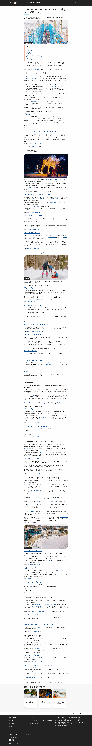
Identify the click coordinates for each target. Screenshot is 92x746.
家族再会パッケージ (31, 677)
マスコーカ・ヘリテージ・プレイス (37, 510)
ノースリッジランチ (28, 495)
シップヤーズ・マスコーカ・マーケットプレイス (46, 501)
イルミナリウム (27, 108)
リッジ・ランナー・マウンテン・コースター (39, 346)
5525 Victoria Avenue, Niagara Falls (34, 229)
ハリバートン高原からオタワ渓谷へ (33, 55)
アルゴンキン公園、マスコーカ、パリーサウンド (36, 56)
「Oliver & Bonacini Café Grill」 (52, 364)
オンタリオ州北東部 (30, 59)
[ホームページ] (13, 3)
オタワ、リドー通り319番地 (33, 436)
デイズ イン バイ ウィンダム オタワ (36, 426)
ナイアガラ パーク (61, 202)
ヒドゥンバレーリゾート (32, 568)
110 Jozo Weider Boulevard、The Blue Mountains (37, 358)
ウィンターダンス (28, 448)
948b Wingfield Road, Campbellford (34, 631)
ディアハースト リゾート (33, 551)
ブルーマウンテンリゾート (33, 334)
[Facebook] (10, 740)
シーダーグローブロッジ (32, 582)
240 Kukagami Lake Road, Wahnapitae (34, 679)
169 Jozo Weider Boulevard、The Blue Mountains (37, 378)
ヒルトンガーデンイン (32, 655)
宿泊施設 (49, 560)
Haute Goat (41, 611)
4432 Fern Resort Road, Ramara (33, 301)
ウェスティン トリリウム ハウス (33, 360)
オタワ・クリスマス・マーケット (47, 395)
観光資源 (38, 3)
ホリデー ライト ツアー (29, 93)
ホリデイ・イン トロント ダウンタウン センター (41, 131)
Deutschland (41, 720)
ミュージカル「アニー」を (39, 648)
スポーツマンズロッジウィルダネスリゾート (39, 665)
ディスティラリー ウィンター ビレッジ (32, 78)
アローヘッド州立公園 (29, 484)
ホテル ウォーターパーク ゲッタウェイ (32, 206)
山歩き (26, 372)
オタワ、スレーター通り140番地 (34, 422)
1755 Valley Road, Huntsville (33, 578)
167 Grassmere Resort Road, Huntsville (35, 592)
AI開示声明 (27, 734)
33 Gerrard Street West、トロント (34, 127)
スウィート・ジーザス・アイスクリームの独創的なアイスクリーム (46, 198)
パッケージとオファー (47, 3)
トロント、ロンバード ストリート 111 (36, 143)
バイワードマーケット (56, 389)
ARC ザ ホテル (29, 409)
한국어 (31, 720)
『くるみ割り (61, 97)
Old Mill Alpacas (34, 611)
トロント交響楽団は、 (33, 101)
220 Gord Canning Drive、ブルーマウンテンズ (36, 369)
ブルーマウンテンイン (30, 351)
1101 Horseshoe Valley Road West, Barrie (36, 321)
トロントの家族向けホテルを (30, 146)
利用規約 (11, 734)
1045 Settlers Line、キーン (32, 621)
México (38, 723)
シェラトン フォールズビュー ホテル (37, 194)
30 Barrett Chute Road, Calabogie (34, 473)
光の (41, 644)
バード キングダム (30, 219)
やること (23, 3)
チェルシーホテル (30, 114)
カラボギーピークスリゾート (34, 458)
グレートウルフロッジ (32, 233)
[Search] (75, 3)
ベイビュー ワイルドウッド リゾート (37, 324)
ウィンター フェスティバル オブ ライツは (52, 179)
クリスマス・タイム (44, 507)
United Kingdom (48, 720)
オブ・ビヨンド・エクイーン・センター (37, 490)
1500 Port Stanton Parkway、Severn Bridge (36, 331)
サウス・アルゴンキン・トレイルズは (47, 452)
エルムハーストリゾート (32, 614)
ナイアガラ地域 (29, 50)
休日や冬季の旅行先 (35, 69)
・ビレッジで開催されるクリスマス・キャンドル (41, 606)
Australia (34, 723)
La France (29, 723)
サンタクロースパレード (51, 650)
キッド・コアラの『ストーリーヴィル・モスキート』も (42, 403)
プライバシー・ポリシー (19, 734)
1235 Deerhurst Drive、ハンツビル (34, 564)
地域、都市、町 (30, 3)
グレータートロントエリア (31, 49)
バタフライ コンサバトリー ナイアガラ (43, 219)
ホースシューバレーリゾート (34, 305)
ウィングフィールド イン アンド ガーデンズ (39, 624)
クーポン (11, 729)
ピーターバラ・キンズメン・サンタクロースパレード (45, 604)
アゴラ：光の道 (27, 341)
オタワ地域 (28, 53)
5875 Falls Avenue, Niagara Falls (33, 212)
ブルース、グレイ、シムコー (32, 52)
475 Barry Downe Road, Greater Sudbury (36, 661)
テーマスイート (52, 237)
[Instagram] (13, 740)
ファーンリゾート (30, 288)
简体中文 (36, 720)
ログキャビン (31, 586)
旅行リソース (12, 726)
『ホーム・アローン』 (58, 101)
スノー (30, 241)
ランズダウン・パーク (29, 395)
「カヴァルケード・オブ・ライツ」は (53, 86)
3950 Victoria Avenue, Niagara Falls (34, 248)
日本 (81, 3)
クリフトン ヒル (52, 202)
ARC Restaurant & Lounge (44, 417)
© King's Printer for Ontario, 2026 (15, 743)
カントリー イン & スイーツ (33, 215)
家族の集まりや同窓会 (40, 627)
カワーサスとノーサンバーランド (33, 58)
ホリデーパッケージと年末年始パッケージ (35, 299)
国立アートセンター (28, 402)
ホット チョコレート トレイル (30, 187)
